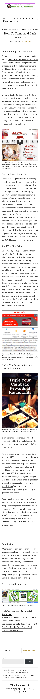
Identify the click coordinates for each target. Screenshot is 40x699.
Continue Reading (29, 650)
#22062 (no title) (8, 678)
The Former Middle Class (12, 630)
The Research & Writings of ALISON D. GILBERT (20, 689)
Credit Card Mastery (30, 29)
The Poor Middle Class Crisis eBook (17, 627)
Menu (5, 21)
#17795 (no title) (8, 673)
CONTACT (20, 678)
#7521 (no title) (29, 675)
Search (4, 658)
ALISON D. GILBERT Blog (11, 29)
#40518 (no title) (8, 670)
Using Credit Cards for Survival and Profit (19, 624)
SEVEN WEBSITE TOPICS (12, 675)
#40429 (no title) (22, 673)
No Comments (26, 41)
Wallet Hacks (18, 509)
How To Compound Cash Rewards (20, 35)
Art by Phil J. (21, 670)
